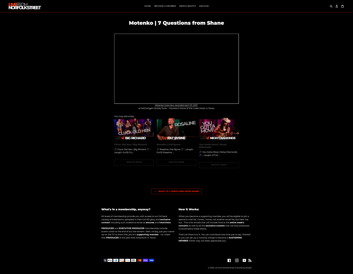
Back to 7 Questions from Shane (178, 191)
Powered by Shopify (243, 268)
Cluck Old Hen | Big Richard (130, 144)
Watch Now (134, 162)
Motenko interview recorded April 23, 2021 (176, 105)
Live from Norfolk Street (224, 268)
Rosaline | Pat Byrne (168, 144)
